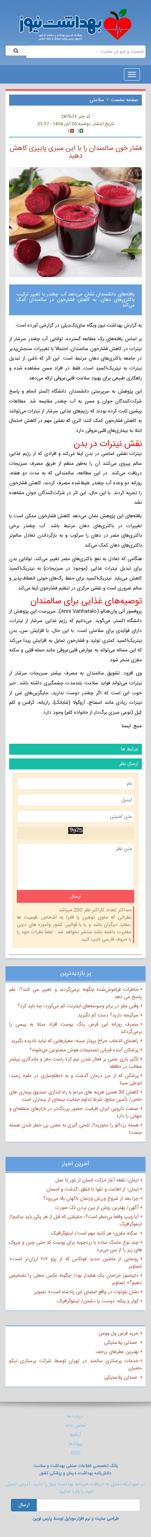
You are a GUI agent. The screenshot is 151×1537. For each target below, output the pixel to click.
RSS (76, 1453)
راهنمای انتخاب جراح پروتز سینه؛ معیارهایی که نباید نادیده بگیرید (75, 1041)
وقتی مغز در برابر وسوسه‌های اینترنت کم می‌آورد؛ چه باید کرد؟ (78, 1006)
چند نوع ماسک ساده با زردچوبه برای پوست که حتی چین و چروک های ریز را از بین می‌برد (75, 1246)
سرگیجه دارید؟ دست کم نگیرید (108, 1015)
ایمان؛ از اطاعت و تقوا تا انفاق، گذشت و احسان (93, 1189)
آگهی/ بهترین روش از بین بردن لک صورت (97, 1208)
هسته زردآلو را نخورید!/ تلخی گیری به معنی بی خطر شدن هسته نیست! (75, 1129)
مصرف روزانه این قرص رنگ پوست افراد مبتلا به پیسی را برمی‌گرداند (75, 1028)
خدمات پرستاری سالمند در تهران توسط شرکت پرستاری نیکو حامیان (75, 1364)
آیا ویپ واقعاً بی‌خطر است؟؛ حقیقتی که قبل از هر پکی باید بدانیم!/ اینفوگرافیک (75, 1220)
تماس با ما (75, 1425)
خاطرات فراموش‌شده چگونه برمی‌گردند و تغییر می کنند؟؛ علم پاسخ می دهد (75, 993)
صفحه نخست (124, 100)
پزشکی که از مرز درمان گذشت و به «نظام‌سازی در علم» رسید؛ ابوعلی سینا (75, 1079)
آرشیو (75, 1434)
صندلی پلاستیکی (121, 1343)
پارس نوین (42, 1518)
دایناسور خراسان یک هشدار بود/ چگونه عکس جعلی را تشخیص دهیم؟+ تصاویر (75, 1279)
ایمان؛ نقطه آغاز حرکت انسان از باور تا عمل (97, 1180)
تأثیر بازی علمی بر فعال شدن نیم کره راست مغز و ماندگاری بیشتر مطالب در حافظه (75, 1063)
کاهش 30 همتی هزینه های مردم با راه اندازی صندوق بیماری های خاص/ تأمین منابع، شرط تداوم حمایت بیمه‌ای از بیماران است (75, 1096)
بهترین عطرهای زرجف (117, 1352)
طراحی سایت (107, 1518)
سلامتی (96, 100)
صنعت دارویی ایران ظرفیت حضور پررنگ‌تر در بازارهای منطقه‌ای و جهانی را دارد (75, 1112)
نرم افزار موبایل (78, 1518)
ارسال (24, 1505)
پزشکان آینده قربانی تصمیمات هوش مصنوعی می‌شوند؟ (84, 1050)
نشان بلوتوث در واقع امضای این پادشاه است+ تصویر (86, 1292)
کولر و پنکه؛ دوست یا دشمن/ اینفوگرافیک (98, 1301)
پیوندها (75, 1444)
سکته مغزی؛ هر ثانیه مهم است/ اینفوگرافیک (95, 1233)
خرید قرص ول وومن (119, 1334)
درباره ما (75, 1416)
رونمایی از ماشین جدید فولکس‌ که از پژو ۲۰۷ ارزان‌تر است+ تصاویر (75, 1263)
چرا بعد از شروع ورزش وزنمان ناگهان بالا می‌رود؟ (91, 1199)
